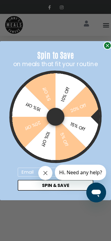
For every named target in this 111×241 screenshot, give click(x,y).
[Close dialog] (107, 45)
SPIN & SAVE (55, 185)
